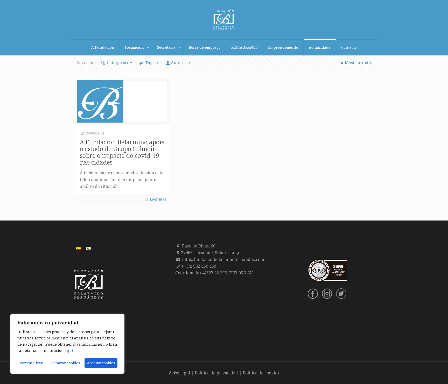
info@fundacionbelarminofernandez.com (223, 259)
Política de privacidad (216, 373)
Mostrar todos (359, 63)
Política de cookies (261, 373)
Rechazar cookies (64, 362)
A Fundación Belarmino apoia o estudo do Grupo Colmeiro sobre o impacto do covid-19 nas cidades (122, 152)
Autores (178, 63)
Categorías (117, 63)
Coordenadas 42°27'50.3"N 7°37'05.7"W (214, 273)
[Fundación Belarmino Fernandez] (224, 19)
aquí (69, 350)
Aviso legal (179, 373)
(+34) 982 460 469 (199, 266)
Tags (150, 63)
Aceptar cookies (101, 362)
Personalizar (31, 362)
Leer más (158, 199)
